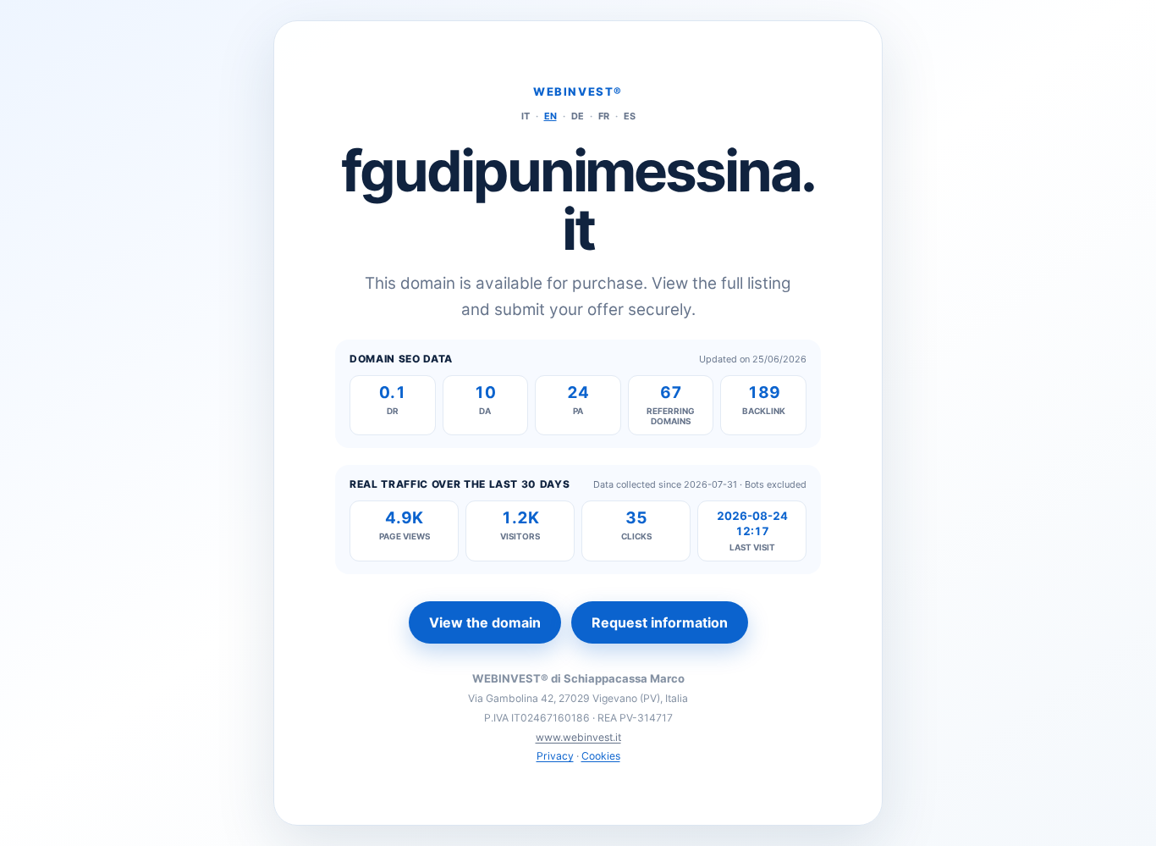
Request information (660, 622)
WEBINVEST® (578, 91)
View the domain (485, 622)
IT (525, 116)
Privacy (555, 755)
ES (630, 116)
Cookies (600, 755)
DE (577, 116)
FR (603, 116)
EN (550, 116)
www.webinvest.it (578, 737)
